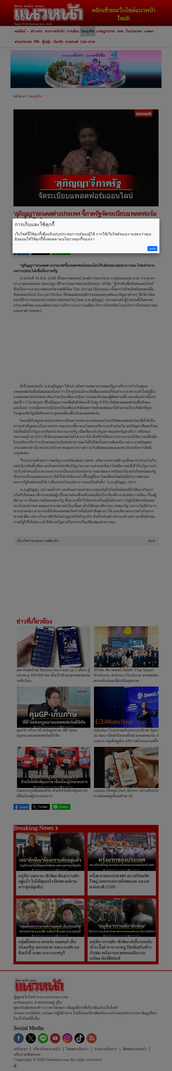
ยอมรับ (152, 249)
